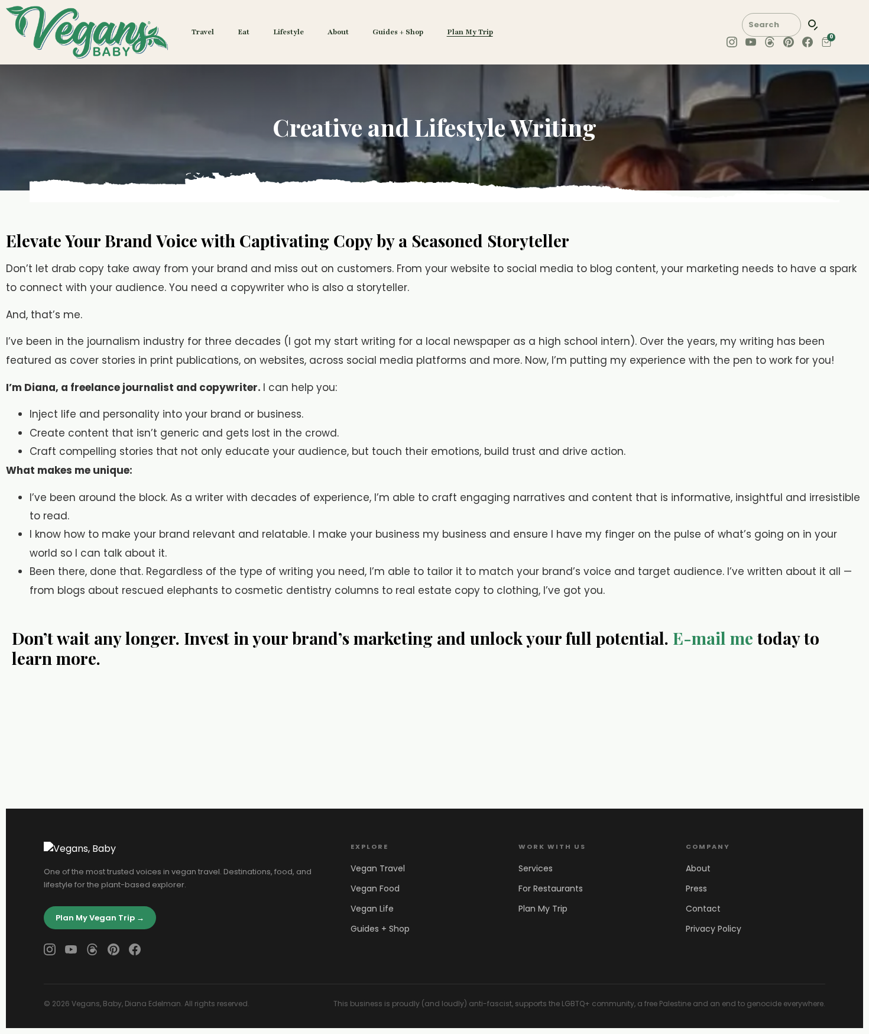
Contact (703, 909)
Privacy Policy (713, 929)
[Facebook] (135, 949)
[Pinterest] (113, 949)
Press (696, 888)
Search (813, 25)
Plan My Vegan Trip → (100, 917)
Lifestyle (288, 32)
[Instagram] (50, 949)
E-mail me (713, 638)
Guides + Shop (397, 32)
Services (535, 868)
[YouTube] (71, 949)
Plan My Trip (470, 32)
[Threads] (92, 949)
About (338, 32)
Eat (243, 32)
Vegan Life (372, 909)
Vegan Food (375, 888)
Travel (203, 32)
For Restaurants (550, 888)
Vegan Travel (378, 868)
